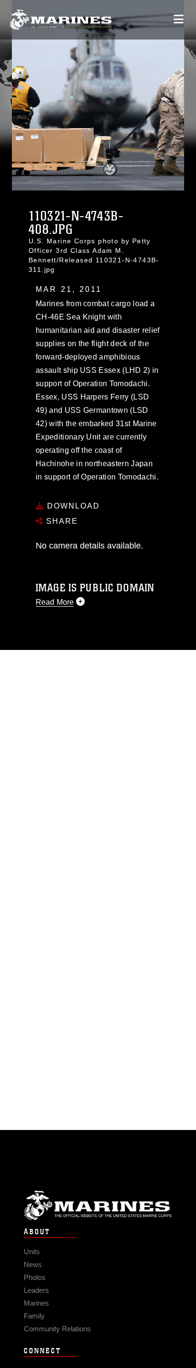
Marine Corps (98, 1205)
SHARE (60, 521)
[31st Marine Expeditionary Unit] (61, 20)
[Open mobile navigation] (178, 19)
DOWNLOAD (72, 506)
